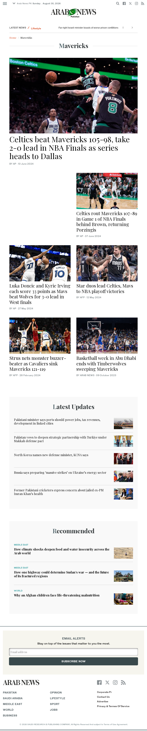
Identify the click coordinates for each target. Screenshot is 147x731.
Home (12, 37)
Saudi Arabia (13, 698)
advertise (102, 701)
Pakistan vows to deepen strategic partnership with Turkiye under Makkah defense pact (60, 439)
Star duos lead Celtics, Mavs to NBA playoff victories (104, 288)
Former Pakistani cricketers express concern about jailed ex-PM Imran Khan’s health (59, 492)
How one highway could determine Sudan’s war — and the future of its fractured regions (61, 574)
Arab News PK (24, 3)
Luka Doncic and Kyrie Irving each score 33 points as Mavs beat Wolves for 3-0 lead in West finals (39, 294)
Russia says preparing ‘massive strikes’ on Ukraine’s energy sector (60, 472)
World (18, 590)
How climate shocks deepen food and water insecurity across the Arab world (61, 551)
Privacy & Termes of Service (113, 706)
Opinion (56, 692)
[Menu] (5, 4)
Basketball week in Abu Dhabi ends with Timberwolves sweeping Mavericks (106, 363)
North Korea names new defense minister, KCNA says (51, 455)
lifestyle (57, 698)
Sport (55, 704)
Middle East (21, 544)
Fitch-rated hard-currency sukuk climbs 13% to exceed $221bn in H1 (94, 27)
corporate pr (104, 692)
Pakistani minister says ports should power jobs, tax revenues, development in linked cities (57, 421)
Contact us (103, 696)
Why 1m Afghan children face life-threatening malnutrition (57, 595)
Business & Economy (43, 27)
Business (10, 715)
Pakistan (10, 692)
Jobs (54, 709)
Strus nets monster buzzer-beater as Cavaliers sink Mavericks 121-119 (37, 363)
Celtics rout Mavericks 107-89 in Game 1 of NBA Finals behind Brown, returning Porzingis (106, 221)
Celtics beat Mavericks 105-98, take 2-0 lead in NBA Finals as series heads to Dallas (69, 147)
